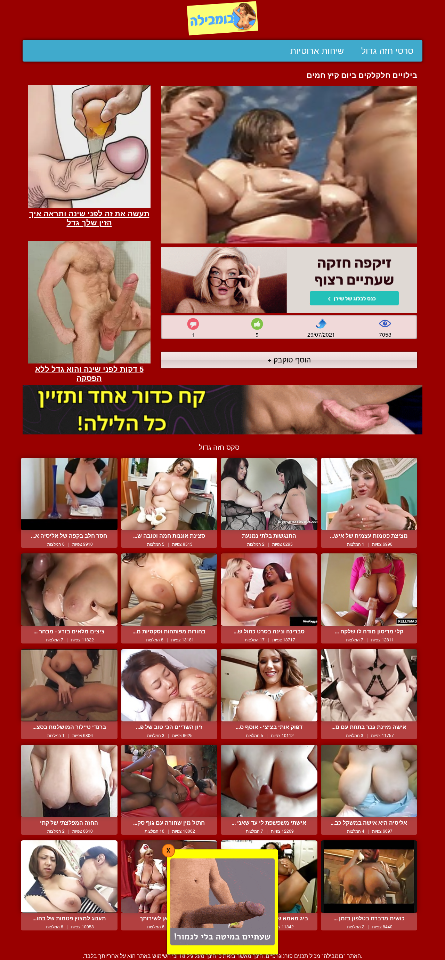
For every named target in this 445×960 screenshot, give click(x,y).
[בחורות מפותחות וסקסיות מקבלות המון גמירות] (169, 589)
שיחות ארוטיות (317, 51)
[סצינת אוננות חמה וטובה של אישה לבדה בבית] (169, 494)
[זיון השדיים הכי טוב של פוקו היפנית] (169, 685)
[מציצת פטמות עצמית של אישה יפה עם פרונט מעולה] (369, 494)
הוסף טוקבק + (289, 359)
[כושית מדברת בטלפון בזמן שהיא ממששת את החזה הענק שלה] (369, 876)
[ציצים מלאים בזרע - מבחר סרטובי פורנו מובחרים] (69, 589)
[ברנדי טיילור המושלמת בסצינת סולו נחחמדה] (69, 685)
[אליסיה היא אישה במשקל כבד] (369, 781)
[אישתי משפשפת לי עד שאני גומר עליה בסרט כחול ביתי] (269, 781)
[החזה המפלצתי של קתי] (69, 781)
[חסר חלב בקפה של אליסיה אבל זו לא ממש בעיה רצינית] (69, 494)
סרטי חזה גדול (387, 51)
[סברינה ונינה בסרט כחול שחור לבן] (269, 589)
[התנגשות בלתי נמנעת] (269, 494)
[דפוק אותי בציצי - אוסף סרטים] (269, 685)
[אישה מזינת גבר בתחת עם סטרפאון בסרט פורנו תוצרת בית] (369, 685)
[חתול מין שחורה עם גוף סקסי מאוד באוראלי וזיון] (169, 781)
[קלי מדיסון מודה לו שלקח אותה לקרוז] (369, 589)
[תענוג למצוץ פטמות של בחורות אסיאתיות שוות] (69, 876)
